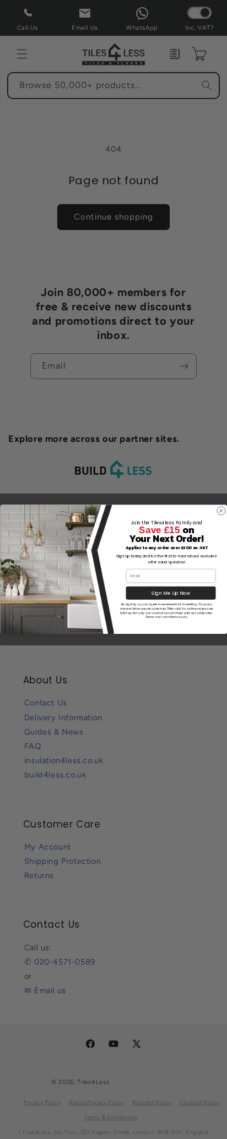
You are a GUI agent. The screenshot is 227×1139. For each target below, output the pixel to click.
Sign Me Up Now (171, 593)
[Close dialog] (221, 511)
